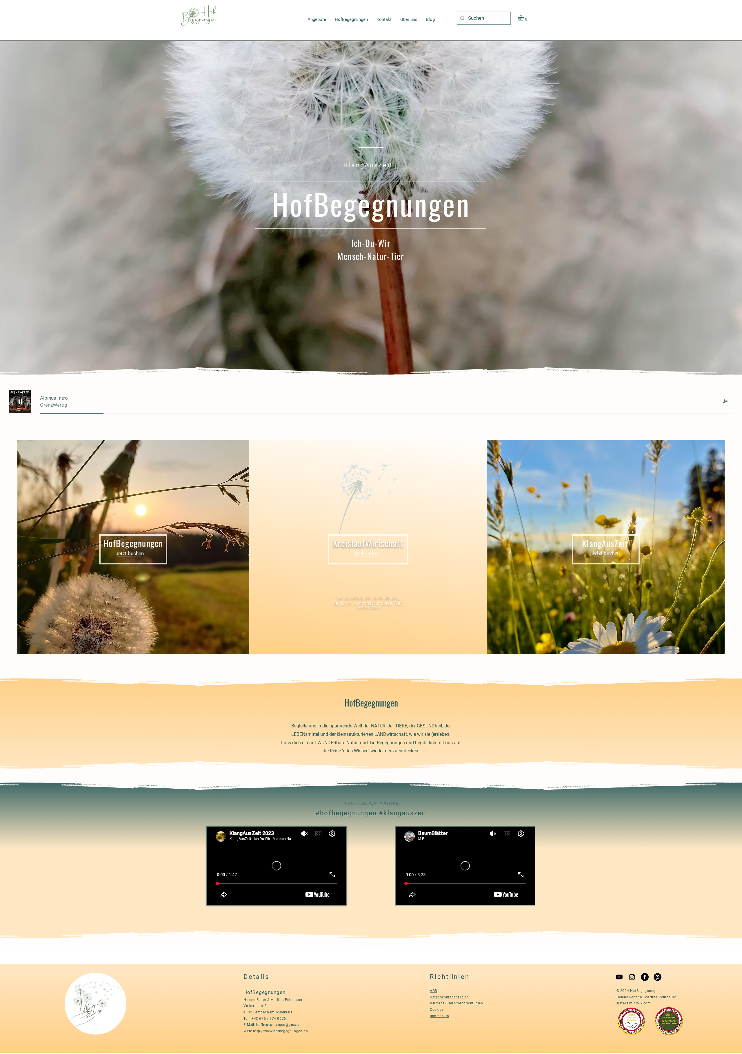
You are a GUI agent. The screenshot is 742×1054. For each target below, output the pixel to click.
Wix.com (643, 1003)
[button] (524, 18)
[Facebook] (645, 977)
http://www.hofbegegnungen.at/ (280, 1031)
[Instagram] (632, 977)
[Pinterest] (657, 977)
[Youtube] (619, 977)
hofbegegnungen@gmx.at (278, 1025)
